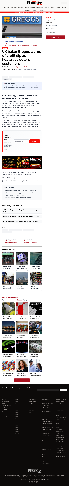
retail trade (12, 77)
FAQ (30, 412)
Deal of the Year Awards (47, 421)
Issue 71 (17, 429)
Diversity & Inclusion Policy (61, 443)
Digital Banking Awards (47, 461)
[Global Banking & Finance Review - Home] (34, 3)
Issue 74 (17, 423)
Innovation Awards (46, 447)
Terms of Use (5, 413)
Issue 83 (17, 403)
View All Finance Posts (22, 380)
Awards (64, 7)
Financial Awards (59, 448)
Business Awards (45, 405)
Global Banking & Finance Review (19, 67)
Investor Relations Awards (61, 399)
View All (17, 433)
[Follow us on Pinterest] (29, 482)
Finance (27, 7)
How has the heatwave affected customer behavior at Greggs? (22, 216)
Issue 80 (17, 410)
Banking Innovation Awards (47, 458)
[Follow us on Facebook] (34, 482)
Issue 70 (17, 431)
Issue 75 (17, 420)
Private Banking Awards (60, 450)
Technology (39, 7)
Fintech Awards (45, 433)
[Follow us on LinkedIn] (37, 482)
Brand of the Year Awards (47, 403)
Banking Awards (45, 456)
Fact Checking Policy (60, 446)
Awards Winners (32, 403)
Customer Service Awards (47, 417)
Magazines (28, 10)
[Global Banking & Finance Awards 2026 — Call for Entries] (22, 162)
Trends (42, 10)
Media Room (31, 410)
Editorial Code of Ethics (60, 441)
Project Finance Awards (61, 408)
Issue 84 (17, 401)
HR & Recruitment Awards (61, 417)
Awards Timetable (33, 401)
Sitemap (44, 479)
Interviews (14, 7)
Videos (58, 7)
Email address (40, 387)
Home (3, 43)
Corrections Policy (59, 439)
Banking (32, 7)
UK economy (18, 77)
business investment (7, 79)
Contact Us (4, 407)
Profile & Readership (6, 405)
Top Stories (6, 7)
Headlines (35, 10)
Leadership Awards (60, 401)
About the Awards (32, 399)
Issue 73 (17, 425)
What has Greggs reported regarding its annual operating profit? (20, 210)
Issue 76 (17, 418)
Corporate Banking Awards (47, 427)
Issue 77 (17, 416)
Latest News (4, 409)
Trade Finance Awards (60, 419)
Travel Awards (59, 429)
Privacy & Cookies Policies (7, 411)
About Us (4, 399)
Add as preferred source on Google (13, 72)
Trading (53, 7)
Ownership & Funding (60, 437)
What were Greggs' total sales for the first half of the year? (21, 221)
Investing (46, 7)
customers (5, 77)
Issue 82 (17, 405)
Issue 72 (17, 427)
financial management (28, 77)
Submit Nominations (33, 405)
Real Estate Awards (60, 405)
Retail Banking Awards (60, 456)
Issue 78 (17, 414)
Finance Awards (45, 463)
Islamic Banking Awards (60, 403)
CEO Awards (44, 415)
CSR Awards (44, 419)
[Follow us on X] (39, 482)
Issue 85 (17, 399)
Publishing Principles (60, 435)
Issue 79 (17, 412)
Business (20, 7)
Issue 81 (17, 408)
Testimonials (31, 408)
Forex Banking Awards (46, 444)
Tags (48, 479)
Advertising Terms (6, 416)
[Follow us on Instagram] (32, 482)
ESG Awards (44, 442)
